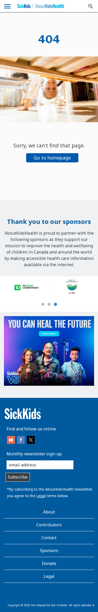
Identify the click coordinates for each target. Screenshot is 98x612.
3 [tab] (55, 304)
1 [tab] (42, 304)
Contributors (49, 525)
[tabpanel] (26, 287)
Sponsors (49, 550)
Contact (49, 538)
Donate (49, 563)
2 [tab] (49, 304)
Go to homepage (52, 158)
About (49, 512)
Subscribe (17, 477)
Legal (40, 495)
